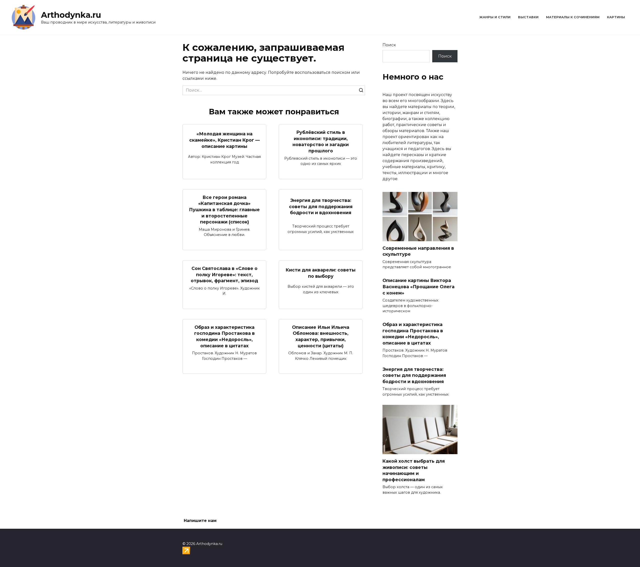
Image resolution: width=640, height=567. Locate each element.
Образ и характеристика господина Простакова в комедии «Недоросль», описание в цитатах (224, 336)
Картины (616, 17)
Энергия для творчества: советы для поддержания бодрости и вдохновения (320, 206)
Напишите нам (200, 520)
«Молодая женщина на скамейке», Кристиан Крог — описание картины (224, 140)
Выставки (528, 17)
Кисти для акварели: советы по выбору (321, 273)
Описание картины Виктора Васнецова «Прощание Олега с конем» (418, 286)
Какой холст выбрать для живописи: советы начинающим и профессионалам (413, 470)
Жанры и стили (494, 17)
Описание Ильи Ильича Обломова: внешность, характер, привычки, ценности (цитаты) (320, 336)
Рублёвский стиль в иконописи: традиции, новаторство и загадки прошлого (320, 141)
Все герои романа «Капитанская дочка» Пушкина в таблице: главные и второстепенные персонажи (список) (224, 210)
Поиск (389, 45)
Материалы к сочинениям (573, 17)
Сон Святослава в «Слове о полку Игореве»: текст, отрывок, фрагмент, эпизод (224, 274)
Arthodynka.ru (71, 15)
